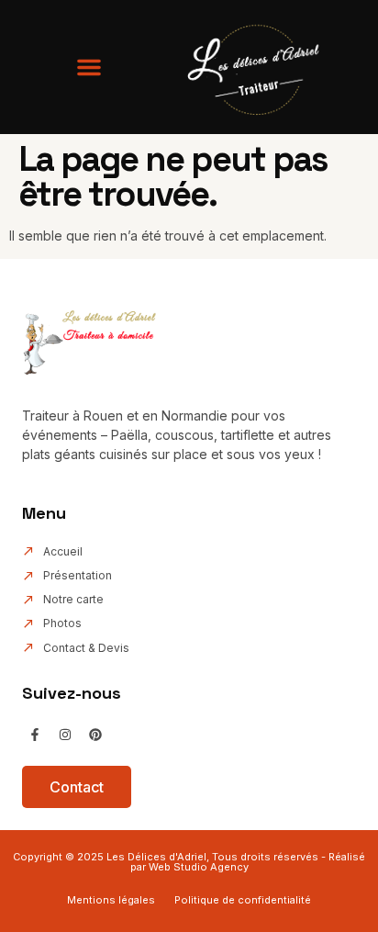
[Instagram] (65, 734)
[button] (89, 67)
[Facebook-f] (35, 734)
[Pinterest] (95, 734)
